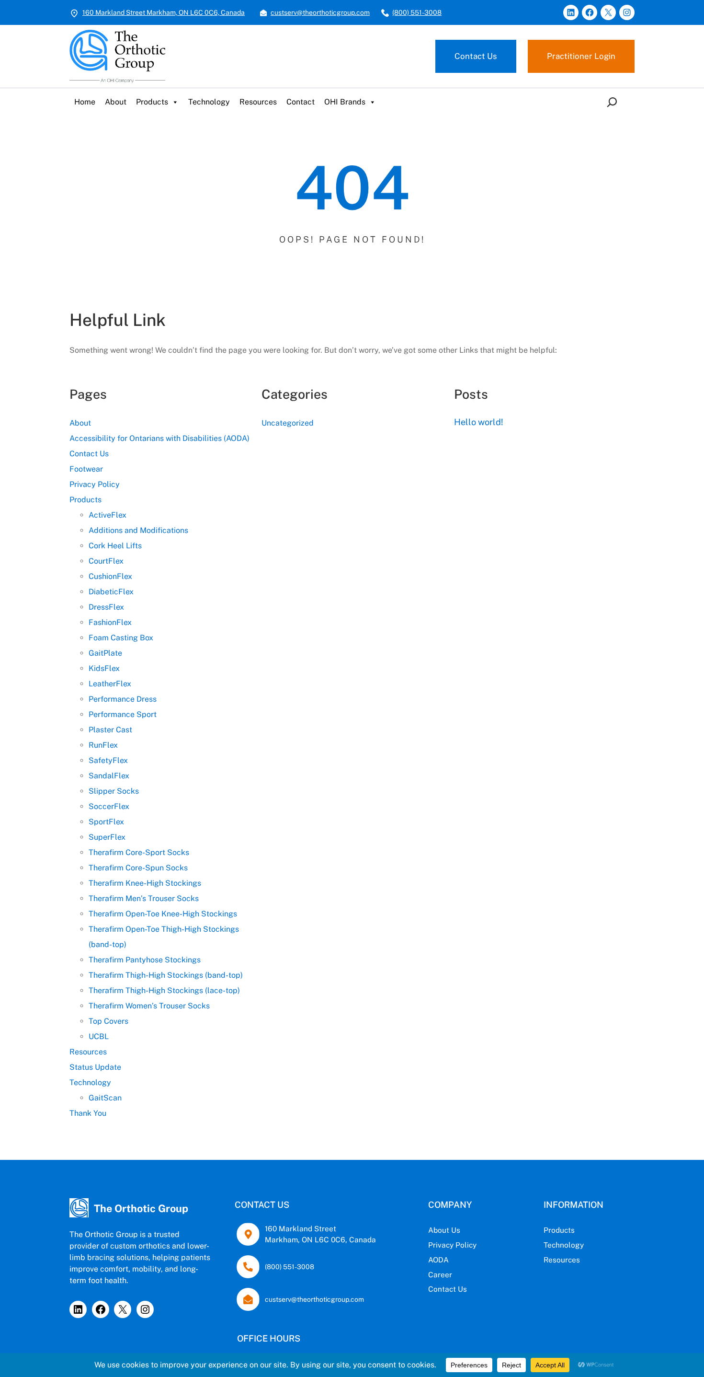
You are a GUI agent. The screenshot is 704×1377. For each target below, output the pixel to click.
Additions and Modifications (138, 530)
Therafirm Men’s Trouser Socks (144, 898)
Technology (209, 101)
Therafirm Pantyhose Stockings (145, 959)
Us (455, 1230)
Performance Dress (123, 699)
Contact (300, 101)
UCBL (99, 1036)
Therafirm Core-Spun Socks (138, 867)
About (115, 101)
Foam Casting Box (121, 637)
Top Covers (108, 1021)
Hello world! (478, 422)
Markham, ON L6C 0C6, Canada (320, 1239)
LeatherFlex (110, 683)
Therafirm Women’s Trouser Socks (149, 1005)
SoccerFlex (109, 806)
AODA (438, 1259)
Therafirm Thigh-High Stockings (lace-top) (164, 990)
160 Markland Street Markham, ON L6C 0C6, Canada (163, 12)
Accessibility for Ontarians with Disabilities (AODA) (159, 438)
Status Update (95, 1067)
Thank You (87, 1113)
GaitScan (105, 1097)
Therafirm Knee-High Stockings (145, 883)
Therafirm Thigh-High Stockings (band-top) (166, 975)
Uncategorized (287, 423)
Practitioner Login (581, 56)
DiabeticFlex (111, 591)
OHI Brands (344, 101)
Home (84, 101)
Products (152, 101)
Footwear (86, 469)
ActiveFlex (107, 515)
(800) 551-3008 (417, 12)
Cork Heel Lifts (115, 545)
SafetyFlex (108, 760)
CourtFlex (106, 561)
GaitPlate (105, 653)
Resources (258, 101)
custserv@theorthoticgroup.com (320, 12)
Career (440, 1274)
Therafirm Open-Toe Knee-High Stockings (163, 913)
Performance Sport (123, 714)
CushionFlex (110, 576)
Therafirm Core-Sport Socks (139, 852)
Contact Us (475, 56)
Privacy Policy (94, 484)
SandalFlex (109, 775)
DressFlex (106, 607)
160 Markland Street (300, 1228)
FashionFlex (110, 622)
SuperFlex (107, 837)
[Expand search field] (614, 102)
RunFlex (103, 745)
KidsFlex (104, 668)
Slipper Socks (114, 791)
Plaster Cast (110, 729)
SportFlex (106, 821)
